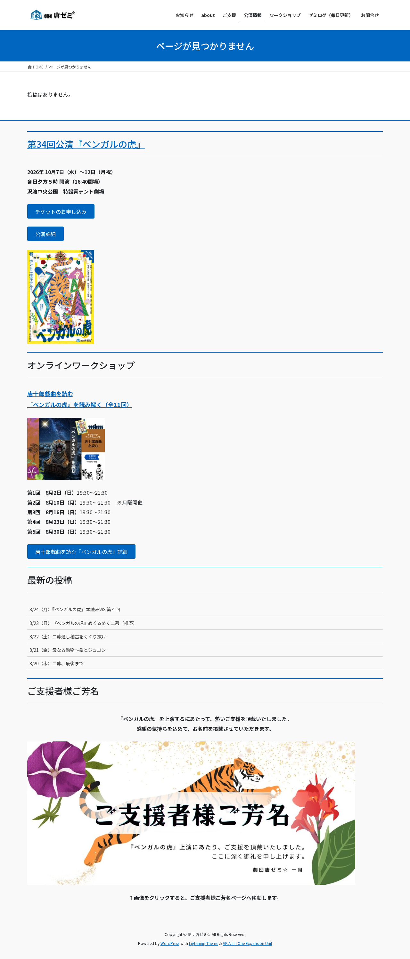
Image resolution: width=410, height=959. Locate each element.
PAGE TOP (395, 924)
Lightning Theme (203, 943)
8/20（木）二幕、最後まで (56, 663)
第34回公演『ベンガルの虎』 (86, 144)
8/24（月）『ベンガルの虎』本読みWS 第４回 (74, 609)
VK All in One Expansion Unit (247, 943)
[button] (60, 211)
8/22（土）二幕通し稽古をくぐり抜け (67, 636)
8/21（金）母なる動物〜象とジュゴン (67, 650)
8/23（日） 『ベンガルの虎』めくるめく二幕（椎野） (83, 623)
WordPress (169, 943)
